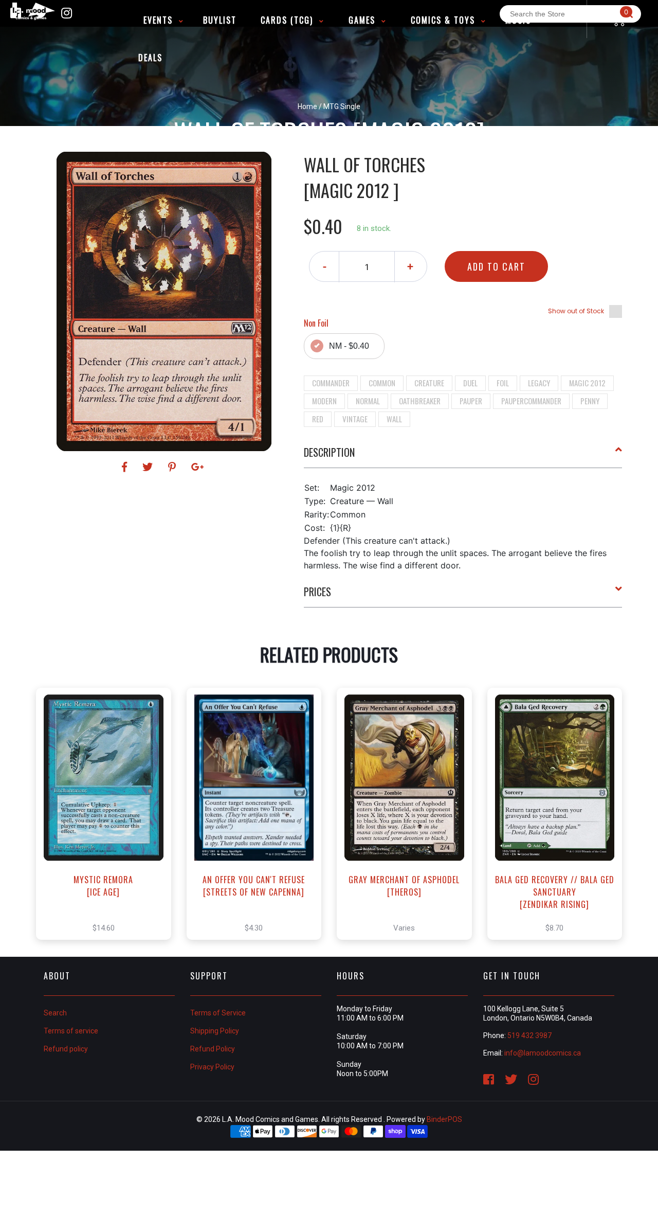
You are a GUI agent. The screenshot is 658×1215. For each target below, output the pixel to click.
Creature (429, 382)
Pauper (471, 400)
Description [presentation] (329, 452)
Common (382, 382)
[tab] (463, 456)
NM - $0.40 (349, 346)
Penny (589, 400)
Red (317, 418)
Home (307, 106)
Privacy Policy (212, 1067)
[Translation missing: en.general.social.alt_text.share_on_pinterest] (173, 467)
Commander (331, 382)
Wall (394, 418)
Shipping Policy (214, 1031)
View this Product (108, 824)
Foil (503, 382)
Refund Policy (212, 1049)
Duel (470, 382)
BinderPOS (444, 1119)
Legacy (539, 382)
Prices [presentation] (317, 591)
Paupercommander (531, 400)
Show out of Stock (576, 311)
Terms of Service (218, 1013)
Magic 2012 (587, 382)
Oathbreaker (420, 400)
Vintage (355, 418)
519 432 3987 (529, 1035)
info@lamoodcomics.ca (542, 1053)
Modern (324, 400)
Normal (368, 400)
